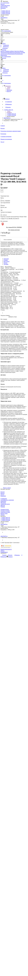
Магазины (3, 502)
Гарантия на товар (5, 512)
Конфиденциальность (6, 549)
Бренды (2, 493)
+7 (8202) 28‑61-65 (5, 10)
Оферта (2, 550)
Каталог (3, 491)
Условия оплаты (5, 509)
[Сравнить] (2, 192)
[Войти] (1, 78)
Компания (3, 496)
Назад (8, 87)
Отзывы (6, 260)
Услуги (2, 494)
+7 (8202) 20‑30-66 (5, 13)
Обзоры (3, 514)
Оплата (5, 262)
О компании (4, 498)
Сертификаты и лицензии (7, 500)
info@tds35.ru (4, 17)
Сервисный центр (5, 504)
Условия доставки (5, 510)
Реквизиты (3, 501)
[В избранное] (2, 190)
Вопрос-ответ (4, 513)
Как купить (6, 261)
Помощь (3, 506)
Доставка (6, 264)
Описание (6, 258)
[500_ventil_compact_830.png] (14, 155)
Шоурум (3, 505)
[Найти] (2, 42)
